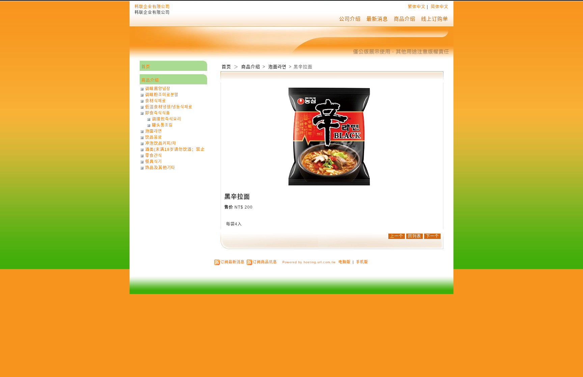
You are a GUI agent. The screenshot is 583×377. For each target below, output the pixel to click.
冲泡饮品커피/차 (160, 143)
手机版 (362, 262)
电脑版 (344, 262)
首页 (226, 66)
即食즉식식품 (157, 113)
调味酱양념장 (157, 88)
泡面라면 (278, 66)
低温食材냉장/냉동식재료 (168, 107)
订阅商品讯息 (265, 262)
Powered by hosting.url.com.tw (309, 262)
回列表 (414, 236)
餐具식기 (153, 161)
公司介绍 (350, 19)
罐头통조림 (162, 125)
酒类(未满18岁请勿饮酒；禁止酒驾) (175, 149)
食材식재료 (155, 101)
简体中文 (439, 6)
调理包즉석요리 (166, 119)
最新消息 (377, 19)
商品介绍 (404, 19)
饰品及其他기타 (160, 167)
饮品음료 (153, 137)
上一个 (396, 236)
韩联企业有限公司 (152, 6)
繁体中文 (416, 6)
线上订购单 (434, 19)
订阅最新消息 (232, 262)
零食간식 (153, 155)
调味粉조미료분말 (161, 94)
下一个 (432, 236)
